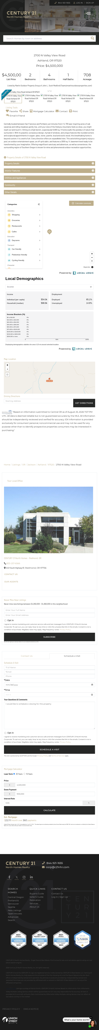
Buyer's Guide (37, 893)
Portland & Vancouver (13, 902)
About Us (34, 907)
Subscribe (49, 637)
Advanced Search (13, 919)
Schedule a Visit (72, 656)
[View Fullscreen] (7, 375)
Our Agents (11, 582)
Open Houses (15, 913)
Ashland (42, 464)
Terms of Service (58, 756)
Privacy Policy (65, 630)
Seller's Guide (36, 897)
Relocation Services (35, 902)
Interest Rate (9, 798)
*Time (7, 690)
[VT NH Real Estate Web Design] (9, 1020)
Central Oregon (16, 897)
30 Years (19, 774)
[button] (92, 38)
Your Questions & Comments (15, 699)
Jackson (31, 464)
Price (6, 780)
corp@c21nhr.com (57, 867)
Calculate (50, 810)
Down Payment (10, 789)
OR (23, 464)
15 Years (29, 774)
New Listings (14, 910)
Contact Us (11, 574)
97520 (51, 464)
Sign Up (90, 3)
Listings (16, 464)
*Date (7, 680)
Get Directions (84, 403)
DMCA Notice (31, 1009)
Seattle (11, 907)
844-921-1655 (64, 3)
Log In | (55, 897)
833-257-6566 (13, 563)
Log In (79, 3)
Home (7, 464)
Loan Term (8, 774)
